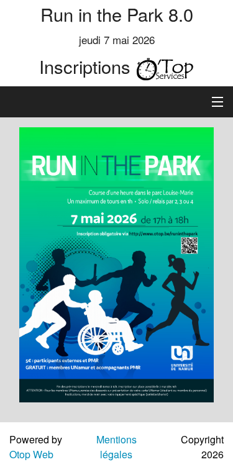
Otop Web (31, 454)
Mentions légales (116, 446)
